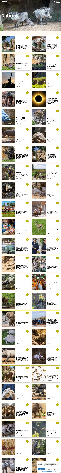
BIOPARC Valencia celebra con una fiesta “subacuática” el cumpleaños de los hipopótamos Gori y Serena (22, 249)
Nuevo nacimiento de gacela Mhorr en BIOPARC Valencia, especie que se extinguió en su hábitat (22, 267)
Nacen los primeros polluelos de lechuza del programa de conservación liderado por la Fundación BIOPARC (22, 395)
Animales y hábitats (40, 1)
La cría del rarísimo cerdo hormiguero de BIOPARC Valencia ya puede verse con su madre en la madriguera (52, 359)
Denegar (49, 469)
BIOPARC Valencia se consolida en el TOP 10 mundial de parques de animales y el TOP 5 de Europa (51, 156)
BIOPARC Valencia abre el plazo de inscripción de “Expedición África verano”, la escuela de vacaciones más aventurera (52, 284)
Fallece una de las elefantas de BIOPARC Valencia (22, 323)
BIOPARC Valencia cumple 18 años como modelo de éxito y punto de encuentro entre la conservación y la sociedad (52, 395)
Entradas (17, 1)
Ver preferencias (56, 469)
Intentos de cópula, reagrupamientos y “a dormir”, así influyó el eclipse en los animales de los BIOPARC (22, 83)
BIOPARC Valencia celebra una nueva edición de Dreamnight (21, 212)
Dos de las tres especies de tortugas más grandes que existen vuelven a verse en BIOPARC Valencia (22, 340)
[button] (59, 461)
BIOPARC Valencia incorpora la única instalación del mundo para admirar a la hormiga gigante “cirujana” (52, 377)
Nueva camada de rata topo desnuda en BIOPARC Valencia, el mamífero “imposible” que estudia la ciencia (22, 450)
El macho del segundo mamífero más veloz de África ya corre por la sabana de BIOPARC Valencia (52, 230)
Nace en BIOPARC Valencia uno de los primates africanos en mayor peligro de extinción (21, 102)
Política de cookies (44, 471)
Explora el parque (24, 1)
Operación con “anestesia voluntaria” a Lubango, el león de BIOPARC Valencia (21, 230)
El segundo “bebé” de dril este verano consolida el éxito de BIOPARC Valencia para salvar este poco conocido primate (51, 46)
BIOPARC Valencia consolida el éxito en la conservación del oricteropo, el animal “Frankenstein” (22, 432)
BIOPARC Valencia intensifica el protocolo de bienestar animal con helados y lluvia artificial (22, 65)
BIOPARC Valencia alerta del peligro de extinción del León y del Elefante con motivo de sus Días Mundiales (52, 84)
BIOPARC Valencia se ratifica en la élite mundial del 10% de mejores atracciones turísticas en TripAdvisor (22, 47)
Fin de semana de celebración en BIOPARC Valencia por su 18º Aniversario (51, 414)
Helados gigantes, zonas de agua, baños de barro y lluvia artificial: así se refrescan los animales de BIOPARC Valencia (22, 156)
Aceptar (41, 469)
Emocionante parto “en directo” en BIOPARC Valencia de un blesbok (52, 212)
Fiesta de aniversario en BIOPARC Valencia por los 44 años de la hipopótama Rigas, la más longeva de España (22, 138)
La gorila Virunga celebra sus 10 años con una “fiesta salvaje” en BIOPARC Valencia (52, 65)
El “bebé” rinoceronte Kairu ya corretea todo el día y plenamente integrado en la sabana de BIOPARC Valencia (22, 359)
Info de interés (32, 1)
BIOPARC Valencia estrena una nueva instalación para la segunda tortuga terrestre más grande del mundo (52, 139)
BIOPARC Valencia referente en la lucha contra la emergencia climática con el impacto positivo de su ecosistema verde (52, 450)
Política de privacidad (49, 471)
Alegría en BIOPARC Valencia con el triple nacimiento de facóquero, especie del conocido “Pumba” (52, 194)
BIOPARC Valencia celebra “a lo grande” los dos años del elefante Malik (22, 377)
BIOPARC (48, 1)
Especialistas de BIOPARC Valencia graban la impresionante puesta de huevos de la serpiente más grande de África (22, 193)
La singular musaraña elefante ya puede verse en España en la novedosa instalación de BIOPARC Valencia (52, 340)
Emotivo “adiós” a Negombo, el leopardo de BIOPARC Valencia (52, 267)
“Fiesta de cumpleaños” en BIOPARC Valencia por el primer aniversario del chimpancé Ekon (51, 432)
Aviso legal (54, 471)
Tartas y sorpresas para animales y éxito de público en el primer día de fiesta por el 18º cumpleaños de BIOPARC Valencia (22, 413)
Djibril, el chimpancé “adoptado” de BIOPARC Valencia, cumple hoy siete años (51, 304)
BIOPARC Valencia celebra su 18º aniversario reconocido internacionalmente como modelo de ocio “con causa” (22, 469)
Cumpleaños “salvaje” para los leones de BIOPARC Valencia (21, 304)
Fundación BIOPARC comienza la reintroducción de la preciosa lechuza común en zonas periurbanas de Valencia (52, 248)
